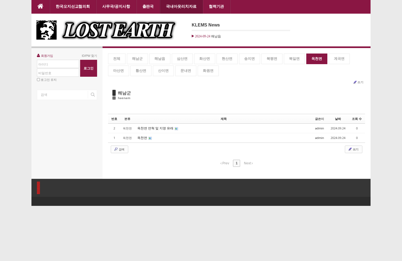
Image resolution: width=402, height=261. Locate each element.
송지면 (249, 59)
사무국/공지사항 (116, 6)
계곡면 (339, 59)
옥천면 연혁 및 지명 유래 (155, 128)
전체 (116, 59)
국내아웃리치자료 (181, 6)
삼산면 (182, 59)
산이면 (163, 71)
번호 (114, 119)
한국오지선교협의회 (73, 6)
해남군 (137, 59)
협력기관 (216, 6)
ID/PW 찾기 (89, 55)
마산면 (118, 71)
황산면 (141, 71)
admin (319, 128)
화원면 (208, 71)
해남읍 (160, 59)
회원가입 (47, 55)
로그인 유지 (49, 79)
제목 (224, 119)
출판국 (148, 6)
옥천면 (316, 59)
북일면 (294, 59)
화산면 (204, 59)
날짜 (338, 119)
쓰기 (360, 82)
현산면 (227, 59)
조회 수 (357, 119)
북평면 (272, 59)
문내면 (185, 71)
